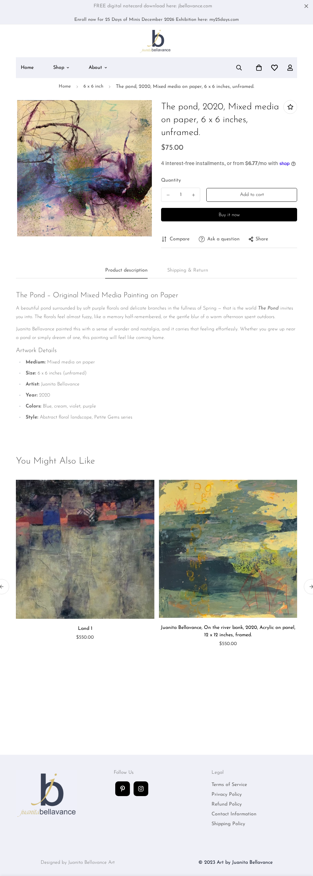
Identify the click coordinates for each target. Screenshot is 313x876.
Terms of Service (229, 784)
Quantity (171, 180)
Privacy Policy (227, 794)
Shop (58, 67)
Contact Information (234, 814)
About (95, 67)
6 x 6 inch (93, 86)
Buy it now (229, 214)
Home (27, 67)
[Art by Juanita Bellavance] (156, 40)
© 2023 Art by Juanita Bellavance (235, 862)
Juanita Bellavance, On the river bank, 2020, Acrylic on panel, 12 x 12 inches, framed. (228, 631)
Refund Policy (227, 804)
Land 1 (85, 628)
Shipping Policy (228, 823)
